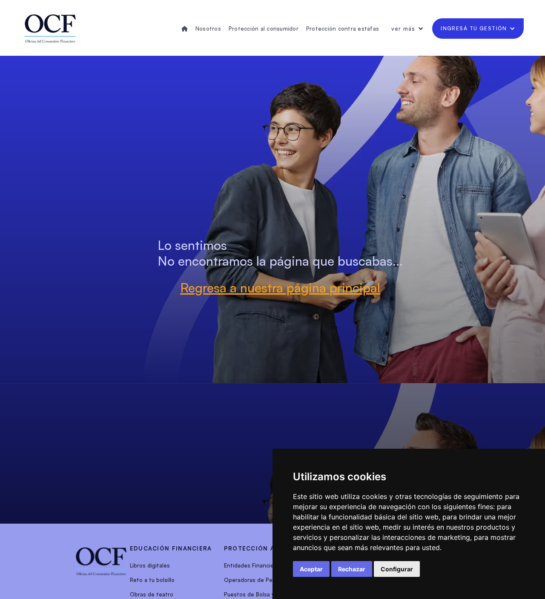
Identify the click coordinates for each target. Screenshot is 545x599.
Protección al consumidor (263, 28)
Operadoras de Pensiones (258, 579)
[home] (50, 28)
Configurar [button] (397, 569)
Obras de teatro (151, 594)
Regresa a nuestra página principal (280, 287)
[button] (407, 28)
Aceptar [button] (311, 569)
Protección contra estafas (342, 28)
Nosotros (208, 28)
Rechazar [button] (351, 569)
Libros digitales (150, 565)
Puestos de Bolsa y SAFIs (257, 594)
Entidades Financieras (253, 565)
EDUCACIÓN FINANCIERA (171, 548)
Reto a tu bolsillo (152, 579)
